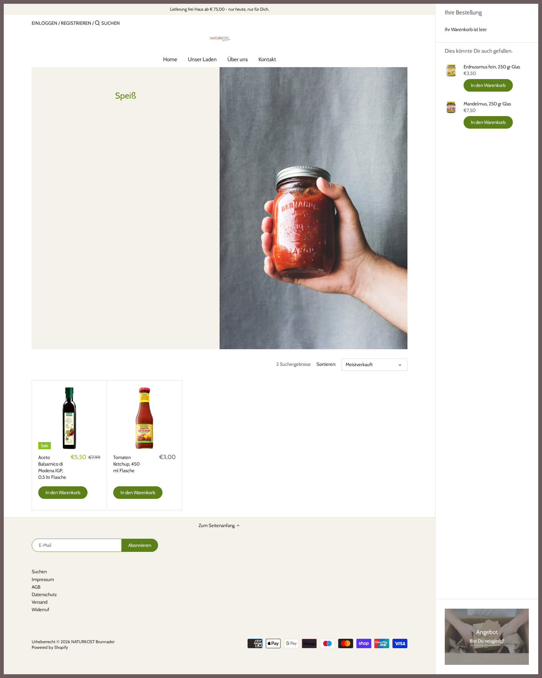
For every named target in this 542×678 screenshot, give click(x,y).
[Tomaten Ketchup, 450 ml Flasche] (144, 418)
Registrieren (76, 23)
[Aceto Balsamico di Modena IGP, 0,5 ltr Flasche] (69, 418)
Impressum (43, 579)
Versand (39, 602)
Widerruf (40, 609)
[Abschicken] (97, 23)
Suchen (39, 571)
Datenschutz (44, 594)
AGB (36, 587)
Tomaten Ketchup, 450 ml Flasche (126, 464)
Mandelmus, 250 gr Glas (487, 104)
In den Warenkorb (488, 85)
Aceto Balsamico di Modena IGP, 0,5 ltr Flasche (52, 467)
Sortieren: (326, 364)
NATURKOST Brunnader (92, 641)
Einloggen (44, 23)
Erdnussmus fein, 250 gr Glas (492, 67)
